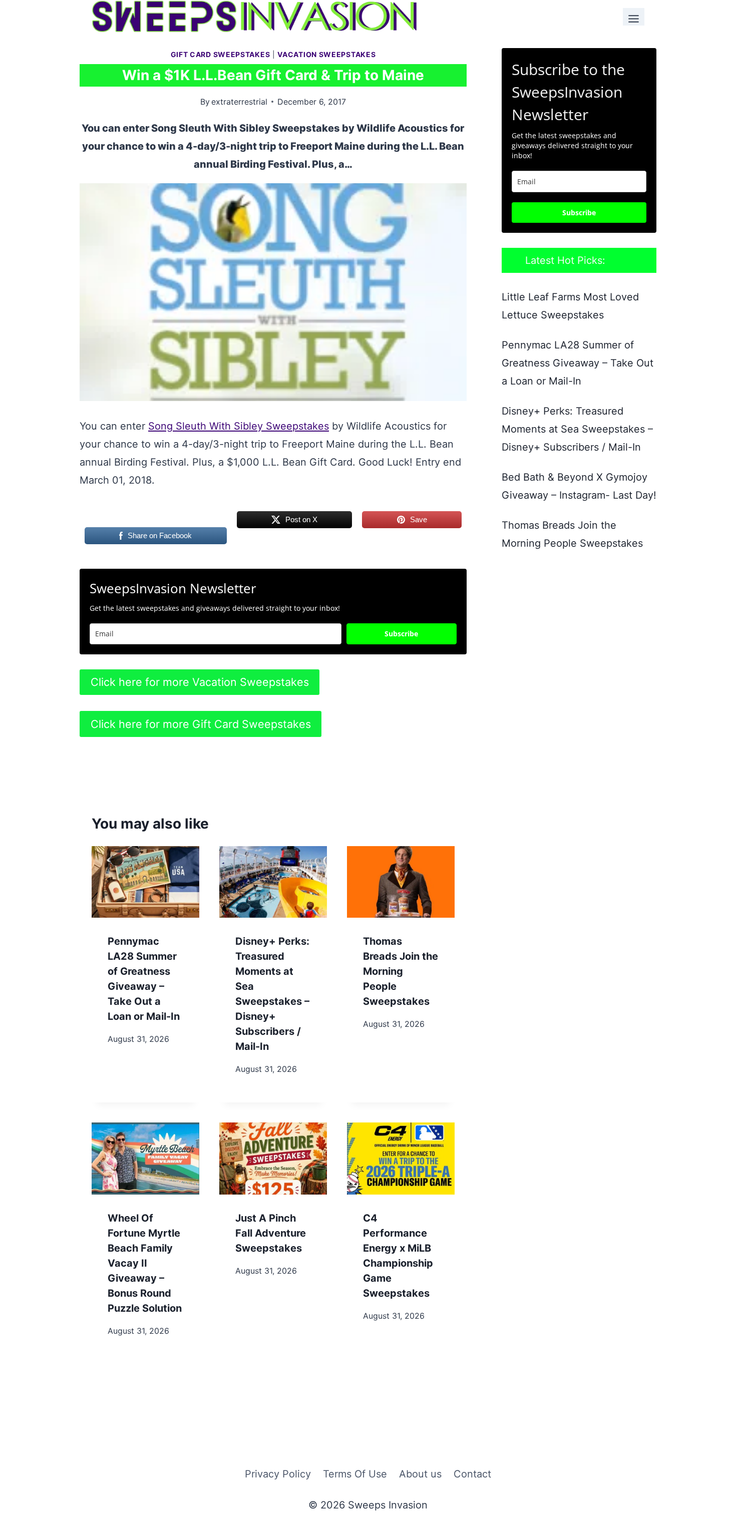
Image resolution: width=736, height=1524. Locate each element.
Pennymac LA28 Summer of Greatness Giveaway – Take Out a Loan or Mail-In (577, 363)
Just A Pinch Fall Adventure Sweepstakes (270, 1233)
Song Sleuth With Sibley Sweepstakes (238, 426)
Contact (472, 1474)
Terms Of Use (355, 1474)
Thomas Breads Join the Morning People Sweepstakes (400, 971)
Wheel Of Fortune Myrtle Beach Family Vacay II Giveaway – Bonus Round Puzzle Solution (145, 1263)
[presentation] (145, 882)
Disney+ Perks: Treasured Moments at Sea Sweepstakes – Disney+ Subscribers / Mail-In (577, 429)
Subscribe (401, 633)
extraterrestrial (239, 102)
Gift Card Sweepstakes (220, 54)
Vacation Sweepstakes (326, 54)
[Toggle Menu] (633, 17)
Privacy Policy (278, 1474)
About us (420, 1474)
